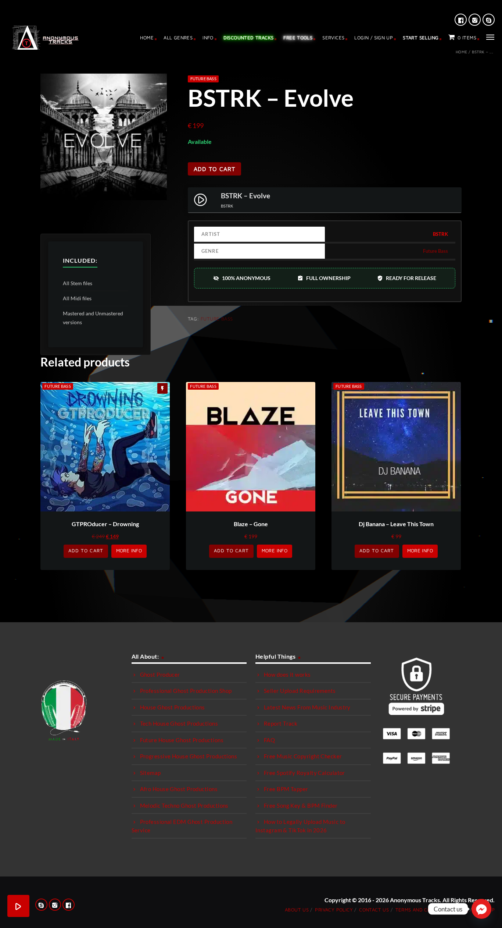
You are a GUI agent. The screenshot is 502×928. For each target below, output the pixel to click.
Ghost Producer (160, 674)
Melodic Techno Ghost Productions (184, 805)
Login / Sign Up (373, 37)
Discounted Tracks (248, 37)
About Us (297, 910)
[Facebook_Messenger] (481, 909)
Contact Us (374, 910)
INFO (208, 37)
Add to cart (214, 169)
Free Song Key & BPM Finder (301, 805)
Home (147, 37)
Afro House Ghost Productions (179, 789)
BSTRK (440, 234)
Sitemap (150, 772)
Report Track (280, 723)
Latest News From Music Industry (307, 707)
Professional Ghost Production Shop (186, 690)
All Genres (178, 37)
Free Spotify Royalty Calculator (304, 772)
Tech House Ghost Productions (179, 723)
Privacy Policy (333, 910)
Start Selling (420, 37)
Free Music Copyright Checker (303, 756)
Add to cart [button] (85, 550)
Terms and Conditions (424, 910)
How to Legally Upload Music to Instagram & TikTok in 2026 (300, 825)
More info (129, 550)
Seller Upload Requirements (300, 690)
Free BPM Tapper (286, 789)
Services (333, 37)
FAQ (269, 740)
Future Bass (203, 78)
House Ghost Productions (172, 707)
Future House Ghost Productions (182, 740)
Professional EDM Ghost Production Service (182, 825)
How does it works (287, 674)
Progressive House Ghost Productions (188, 756)
